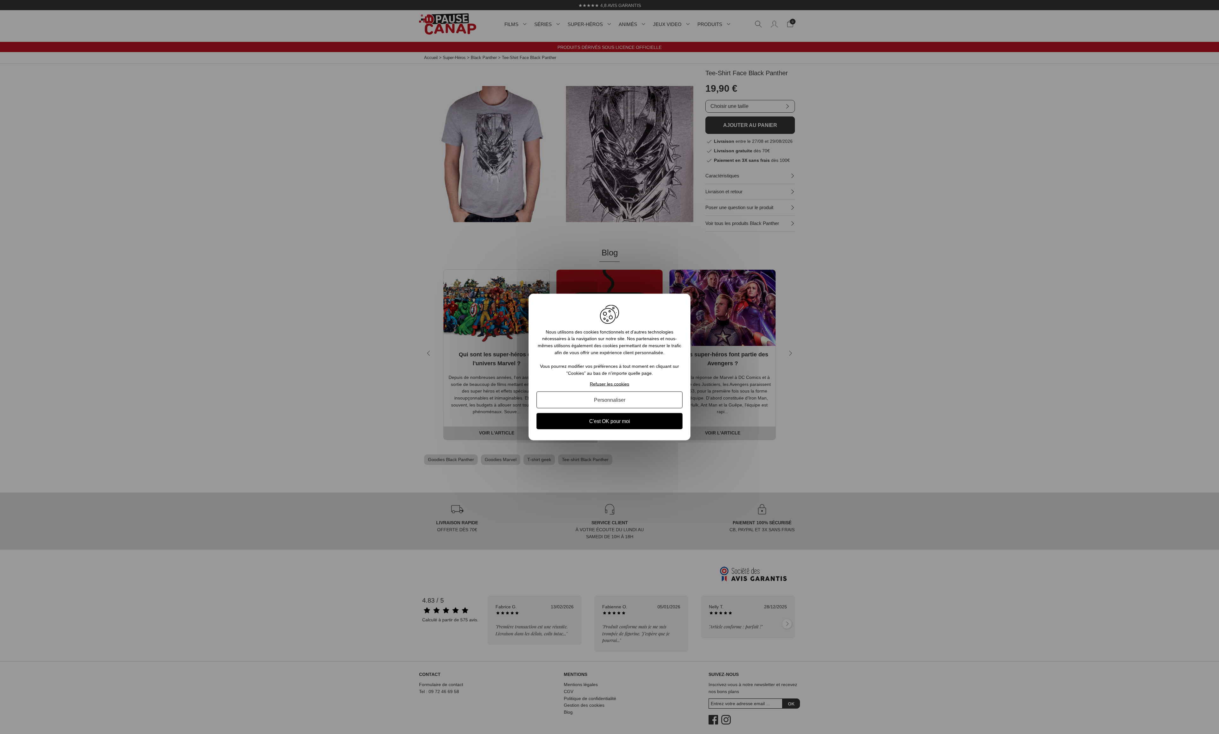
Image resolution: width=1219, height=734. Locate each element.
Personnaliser (609, 400)
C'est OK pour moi (609, 421)
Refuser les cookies (609, 384)
